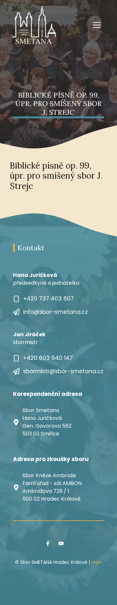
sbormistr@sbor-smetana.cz (63, 371)
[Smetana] (34, 25)
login (96, 562)
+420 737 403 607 (48, 298)
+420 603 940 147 (48, 358)
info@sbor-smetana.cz (55, 312)
